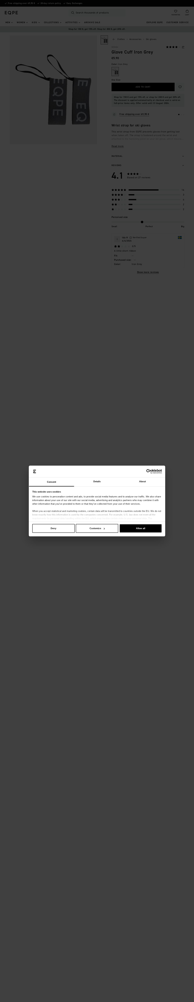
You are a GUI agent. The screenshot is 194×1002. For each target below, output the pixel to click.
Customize (95, 528)
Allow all (140, 528)
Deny (53, 528)
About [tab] (142, 481)
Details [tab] (97, 481)
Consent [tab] (51, 482)
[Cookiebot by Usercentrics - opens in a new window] (148, 471)
